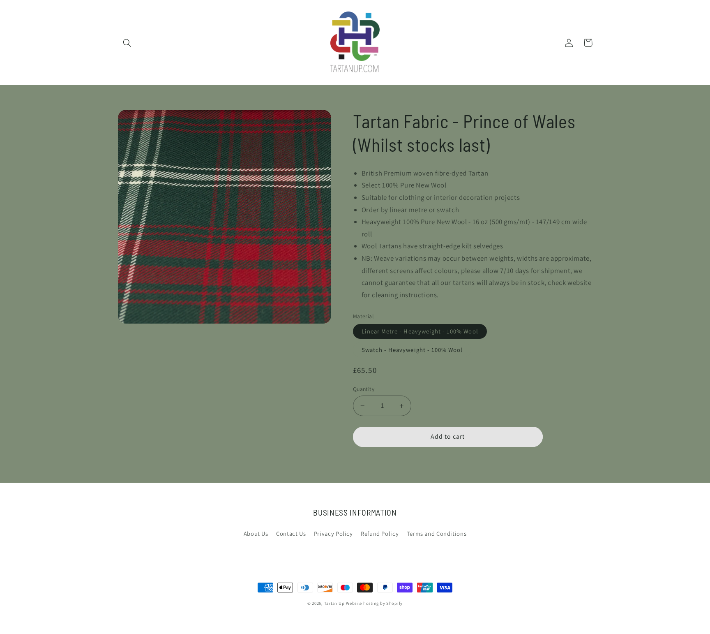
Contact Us (291, 533)
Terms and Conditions (437, 533)
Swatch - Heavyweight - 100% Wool (412, 350)
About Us (256, 533)
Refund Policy (380, 533)
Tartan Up (334, 603)
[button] (127, 42)
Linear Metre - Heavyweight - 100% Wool (420, 331)
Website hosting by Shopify (374, 603)
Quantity (363, 389)
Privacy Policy (333, 533)
